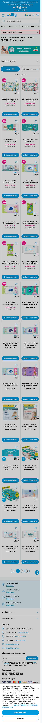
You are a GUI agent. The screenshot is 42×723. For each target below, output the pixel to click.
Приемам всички (20, 712)
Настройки (20, 718)
